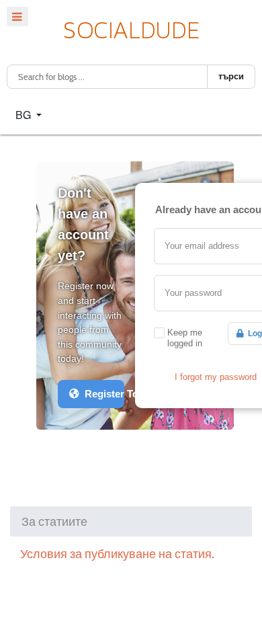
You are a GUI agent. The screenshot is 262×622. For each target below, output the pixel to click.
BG (24, 114)
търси (231, 76)
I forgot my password (216, 377)
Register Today (101, 393)
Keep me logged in (184, 337)
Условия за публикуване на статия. (117, 553)
